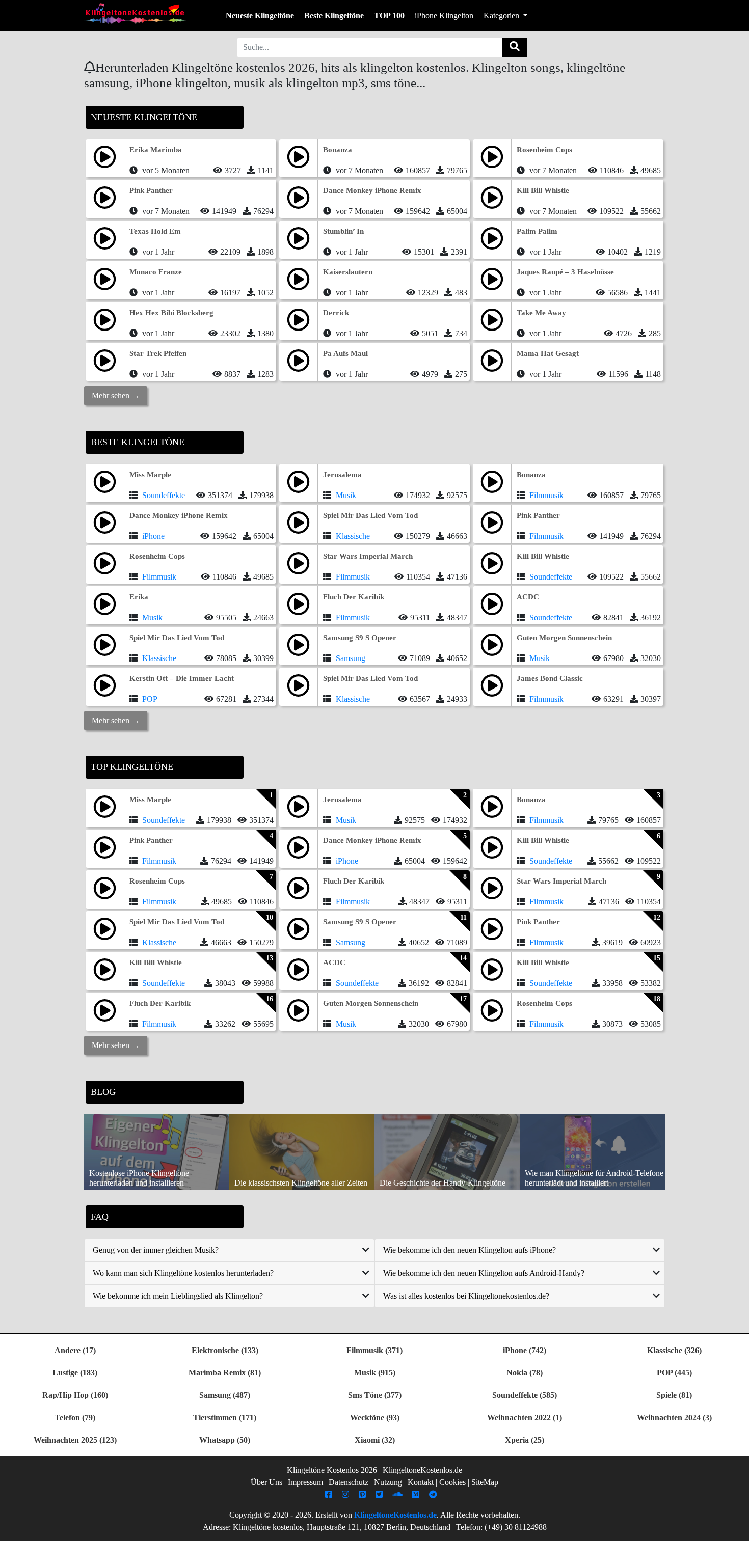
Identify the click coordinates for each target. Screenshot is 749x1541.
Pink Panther (151, 190)
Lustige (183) (74, 1372)
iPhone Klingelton (444, 15)
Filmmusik (546, 495)
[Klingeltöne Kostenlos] (135, 13)
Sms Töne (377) (375, 1395)
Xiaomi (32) (375, 1440)
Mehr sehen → (116, 395)
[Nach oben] (735, 1528)
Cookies (452, 1482)
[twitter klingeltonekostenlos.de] (380, 1494)
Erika (138, 597)
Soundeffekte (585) (524, 1395)
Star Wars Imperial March (368, 556)
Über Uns (266, 1482)
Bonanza (337, 150)
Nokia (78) (524, 1372)
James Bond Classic (550, 678)
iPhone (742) (524, 1350)
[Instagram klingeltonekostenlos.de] (347, 1494)
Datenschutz (348, 1482)
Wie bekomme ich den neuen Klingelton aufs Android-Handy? (483, 1273)
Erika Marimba (155, 150)
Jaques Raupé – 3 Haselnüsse (565, 272)
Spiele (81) (674, 1395)
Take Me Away (541, 313)
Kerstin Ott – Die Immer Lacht (181, 678)
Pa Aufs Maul (345, 353)
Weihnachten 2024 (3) (674, 1417)
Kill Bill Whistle (543, 190)
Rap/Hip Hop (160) (75, 1395)
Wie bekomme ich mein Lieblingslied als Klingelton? (178, 1295)
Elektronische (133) (225, 1350)
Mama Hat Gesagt (548, 353)
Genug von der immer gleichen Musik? (156, 1250)
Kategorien (502, 15)
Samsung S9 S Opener (359, 638)
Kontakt (421, 1482)
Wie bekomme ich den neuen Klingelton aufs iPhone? (469, 1250)
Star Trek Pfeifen (157, 353)
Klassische (353, 536)
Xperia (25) (524, 1440)
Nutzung (388, 1482)
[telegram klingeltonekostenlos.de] (434, 1494)
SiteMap (484, 1482)
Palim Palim (537, 231)
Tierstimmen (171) (224, 1417)
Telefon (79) (75, 1417)
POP (149, 699)
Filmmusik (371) (374, 1350)
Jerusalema (342, 475)
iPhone (153, 536)
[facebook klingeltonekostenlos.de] (330, 1494)
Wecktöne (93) (374, 1417)
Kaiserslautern (347, 272)
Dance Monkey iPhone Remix (372, 190)
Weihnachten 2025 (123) (75, 1440)
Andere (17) (75, 1350)
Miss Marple (150, 475)
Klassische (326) (674, 1350)
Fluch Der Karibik (353, 597)
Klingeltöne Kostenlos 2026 (332, 1470)
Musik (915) (374, 1372)
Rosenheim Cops (544, 150)
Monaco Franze (155, 272)
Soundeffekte (163, 495)
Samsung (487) (224, 1395)
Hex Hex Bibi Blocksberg (171, 313)
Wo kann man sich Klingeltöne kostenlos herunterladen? (183, 1273)
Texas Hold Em (155, 231)
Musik (346, 495)
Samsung (350, 658)
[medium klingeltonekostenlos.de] (417, 1494)
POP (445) (674, 1372)
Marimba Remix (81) (225, 1372)
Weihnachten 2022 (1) (524, 1417)
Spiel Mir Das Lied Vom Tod (370, 515)
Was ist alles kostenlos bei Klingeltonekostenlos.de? (466, 1295)
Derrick (336, 313)
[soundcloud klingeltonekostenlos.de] (398, 1494)
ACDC (528, 597)
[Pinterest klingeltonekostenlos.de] (363, 1494)
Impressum (305, 1482)
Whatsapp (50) (224, 1440)
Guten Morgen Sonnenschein (564, 638)
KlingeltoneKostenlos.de (395, 1514)
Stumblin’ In (343, 231)
